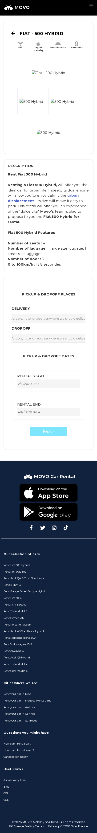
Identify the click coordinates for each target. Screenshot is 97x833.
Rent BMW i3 (12, 584)
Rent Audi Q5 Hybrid (17, 657)
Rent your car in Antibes (19, 707)
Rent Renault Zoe (15, 571)
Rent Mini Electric (15, 604)
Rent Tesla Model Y (15, 664)
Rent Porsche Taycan (17, 624)
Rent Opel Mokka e (16, 671)
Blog (6, 786)
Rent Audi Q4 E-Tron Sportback (24, 578)
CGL (6, 799)
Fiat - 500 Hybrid (40, 33)
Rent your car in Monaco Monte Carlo (27, 700)
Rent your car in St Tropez (20, 720)
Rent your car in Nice (17, 694)
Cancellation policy (16, 756)
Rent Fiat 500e (13, 598)
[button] (91, 6)
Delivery (21, 308)
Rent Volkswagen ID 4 (18, 644)
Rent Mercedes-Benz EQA (20, 637)
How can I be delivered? (19, 750)
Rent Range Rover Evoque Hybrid (25, 591)
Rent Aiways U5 (14, 651)
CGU (6, 793)
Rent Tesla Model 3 (15, 611)
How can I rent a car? (18, 743)
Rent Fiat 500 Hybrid (17, 565)
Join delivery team (15, 780)
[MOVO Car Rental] (48, 481)
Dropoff (21, 328)
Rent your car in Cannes (19, 713)
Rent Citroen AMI (14, 618)
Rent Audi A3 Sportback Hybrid (24, 631)
